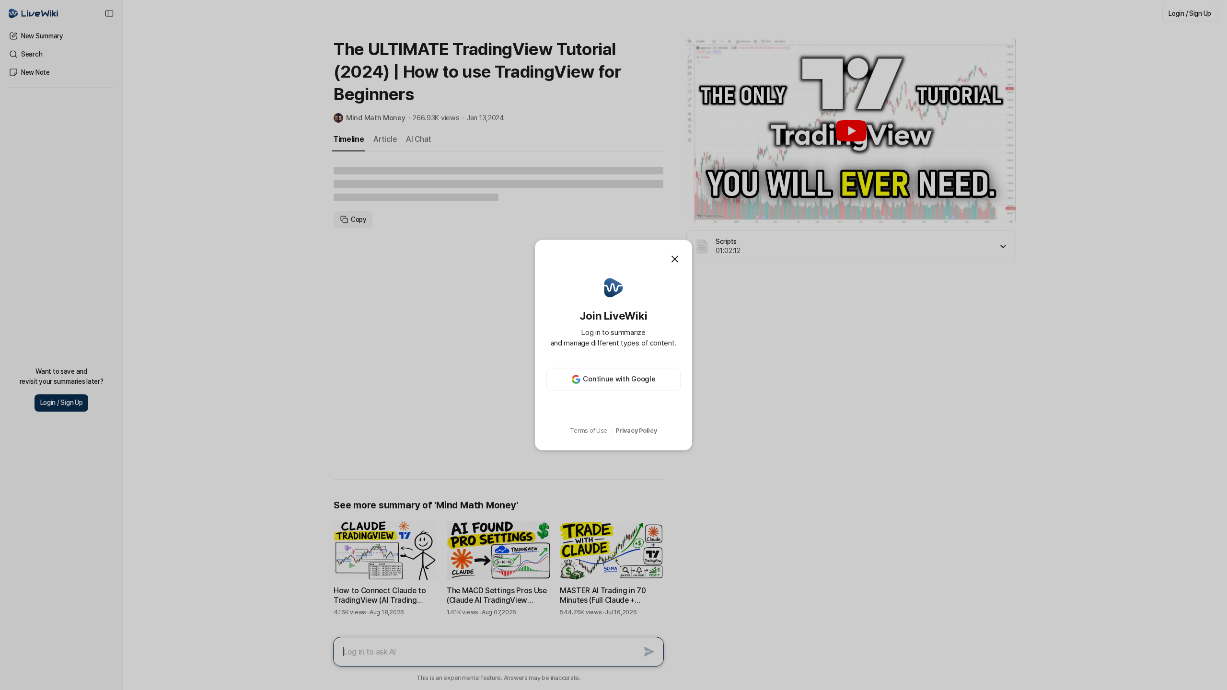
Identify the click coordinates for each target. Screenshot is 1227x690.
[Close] (674, 259)
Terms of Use (588, 430)
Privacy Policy (636, 430)
